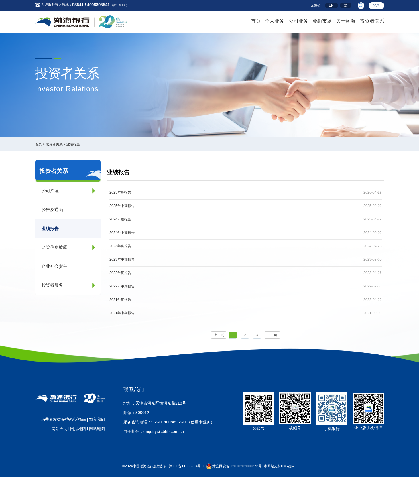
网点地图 (78, 429)
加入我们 (97, 419)
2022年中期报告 (122, 286)
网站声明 (60, 429)
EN (331, 5)
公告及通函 (52, 209)
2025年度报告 (120, 192)
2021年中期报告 (122, 313)
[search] (361, 5)
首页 (256, 21)
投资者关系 (372, 21)
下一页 (272, 335)
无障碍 (315, 5)
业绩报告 (73, 144)
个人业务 (274, 21)
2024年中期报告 (122, 233)
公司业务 (298, 21)
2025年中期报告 (122, 206)
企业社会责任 (54, 266)
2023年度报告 (120, 246)
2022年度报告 (120, 273)
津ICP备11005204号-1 (186, 466)
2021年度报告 (120, 300)
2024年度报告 (120, 219)
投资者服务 (52, 285)
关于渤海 (345, 21)
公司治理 (50, 190)
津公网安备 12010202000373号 (237, 466)
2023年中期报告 (122, 259)
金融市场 (322, 21)
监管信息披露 (54, 247)
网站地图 (97, 429)
